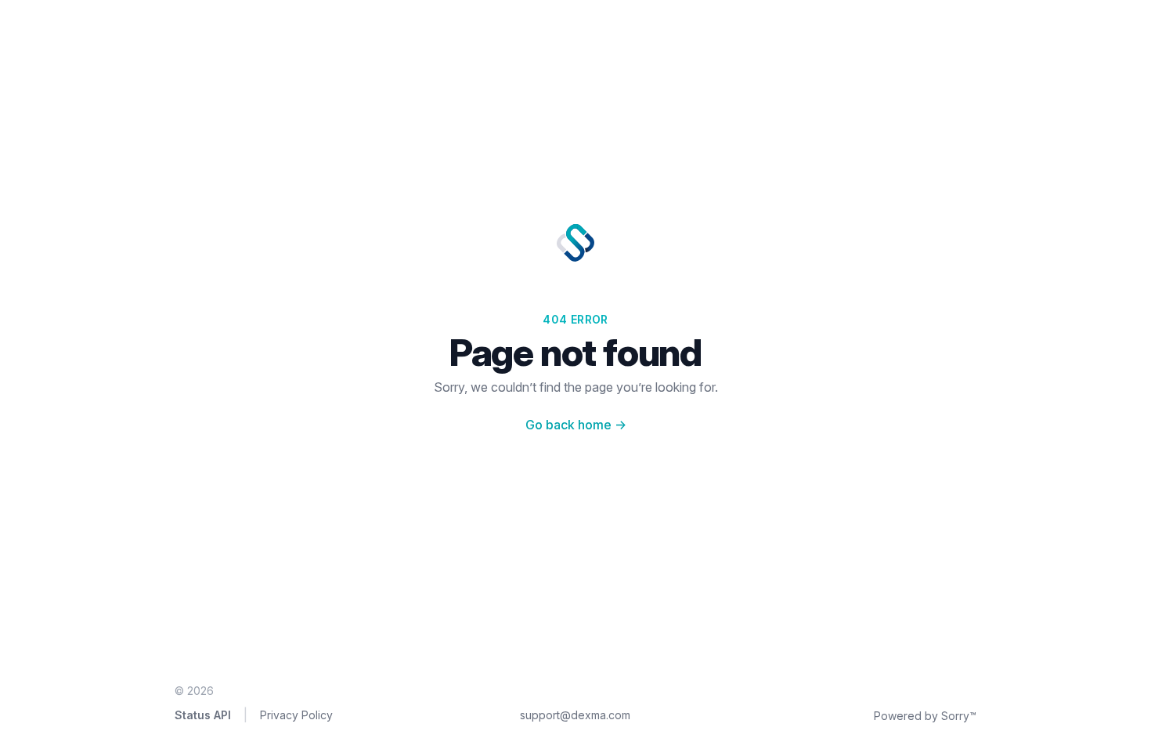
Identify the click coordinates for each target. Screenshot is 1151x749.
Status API (203, 715)
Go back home (575, 424)
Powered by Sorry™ (925, 715)
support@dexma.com (575, 715)
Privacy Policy (296, 715)
